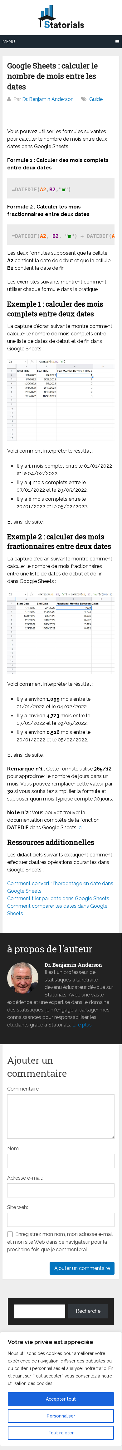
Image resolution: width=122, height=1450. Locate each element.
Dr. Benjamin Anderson (48, 99)
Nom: (13, 1148)
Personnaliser (61, 1415)
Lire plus (82, 1025)
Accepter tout (61, 1399)
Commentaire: (23, 1089)
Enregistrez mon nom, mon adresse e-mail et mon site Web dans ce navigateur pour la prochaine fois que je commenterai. (60, 1241)
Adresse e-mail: (25, 1178)
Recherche (88, 1311)
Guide (96, 99)
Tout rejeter (61, 1432)
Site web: (17, 1207)
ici (80, 827)
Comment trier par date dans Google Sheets (58, 898)
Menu (8, 41)
